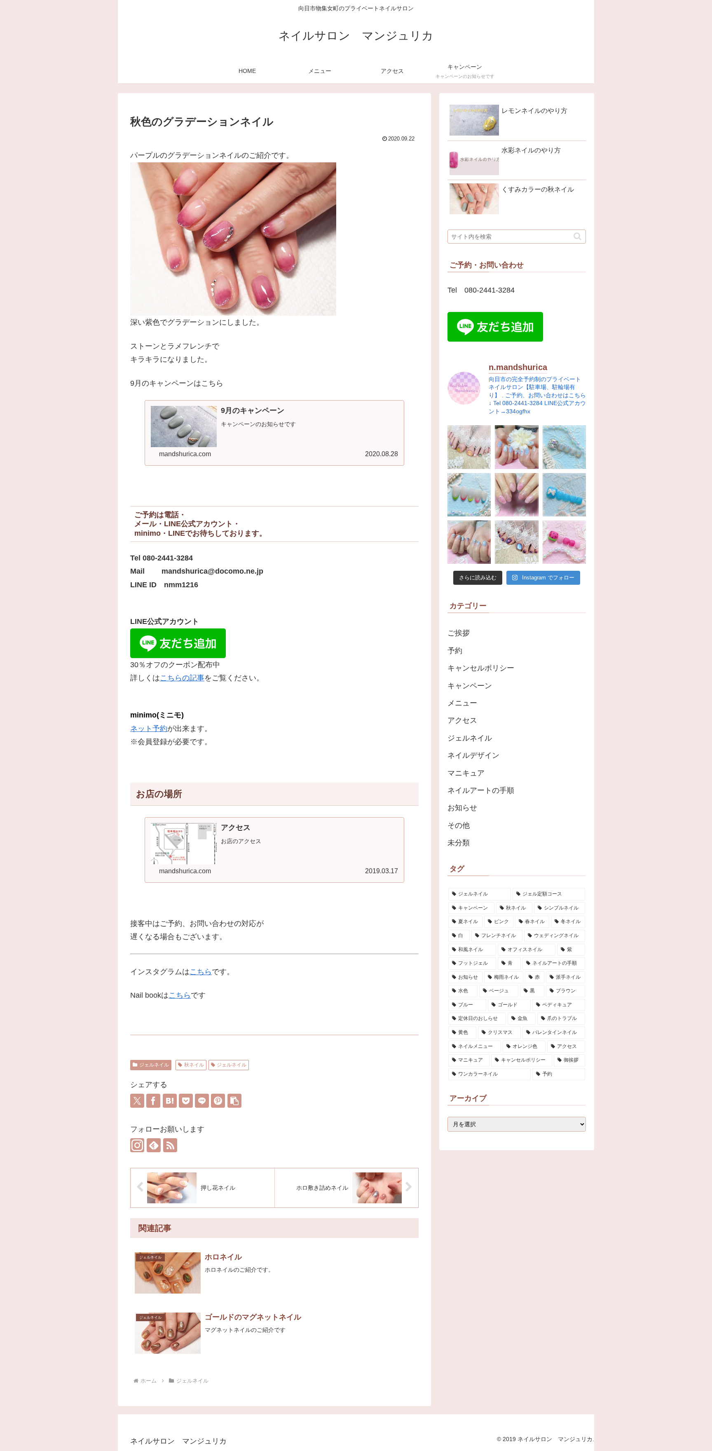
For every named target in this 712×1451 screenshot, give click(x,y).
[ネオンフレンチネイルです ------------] (469, 494)
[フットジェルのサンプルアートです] (564, 447)
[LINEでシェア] (202, 1101)
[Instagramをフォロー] (137, 1145)
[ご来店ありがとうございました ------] (469, 447)
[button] (234, 1101)
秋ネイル (194, 1065)
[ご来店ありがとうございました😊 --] (516, 447)
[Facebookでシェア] (153, 1101)
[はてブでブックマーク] (170, 1101)
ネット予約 (148, 728)
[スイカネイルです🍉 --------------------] (564, 542)
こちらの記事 (182, 678)
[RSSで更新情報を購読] (170, 1145)
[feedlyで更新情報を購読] (154, 1145)
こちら (201, 972)
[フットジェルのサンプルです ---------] (564, 494)
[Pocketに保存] (186, 1101)
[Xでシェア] (137, 1101)
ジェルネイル (154, 1065)
